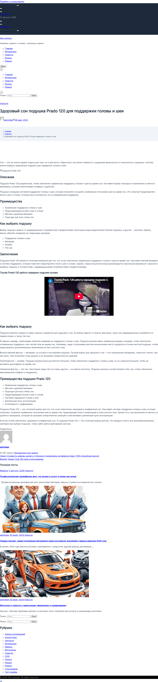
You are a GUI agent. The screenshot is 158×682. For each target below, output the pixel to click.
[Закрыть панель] (18, 30)
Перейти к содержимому (12, 1)
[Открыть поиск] (1, 8)
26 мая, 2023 (21, 120)
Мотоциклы (10, 650)
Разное (8, 58)
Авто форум (6, 38)
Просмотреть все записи (26, 453)
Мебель (8, 647)
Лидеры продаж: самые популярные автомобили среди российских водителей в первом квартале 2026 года (53, 541)
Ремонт (8, 61)
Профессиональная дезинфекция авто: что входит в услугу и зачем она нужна (38, 476)
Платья (8, 659)
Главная (9, 48)
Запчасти (9, 640)
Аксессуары (11, 637)
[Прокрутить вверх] (1, 681)
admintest (8, 120)
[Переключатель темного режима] (1, 11)
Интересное (10, 51)
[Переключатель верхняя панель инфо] (18, 5)
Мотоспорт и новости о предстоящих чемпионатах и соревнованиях (33, 605)
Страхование (11, 669)
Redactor (4, 470)
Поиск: (3, 95)
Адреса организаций (15, 634)
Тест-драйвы (11, 672)
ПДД (7, 656)
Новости (9, 55)
